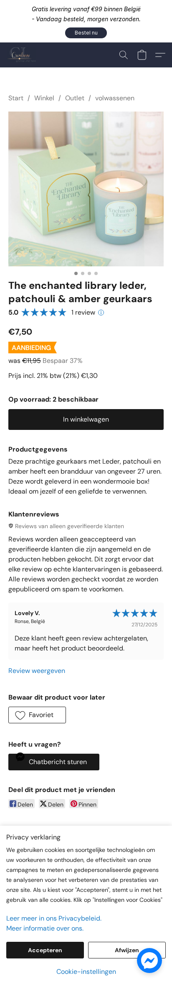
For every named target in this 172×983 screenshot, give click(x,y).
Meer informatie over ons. (44, 928)
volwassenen (114, 98)
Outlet (74, 98)
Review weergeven (36, 670)
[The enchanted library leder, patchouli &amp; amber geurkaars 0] (86, 189)
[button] (86, 32)
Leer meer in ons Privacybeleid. (53, 918)
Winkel (44, 98)
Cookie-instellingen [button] (86, 971)
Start (15, 98)
